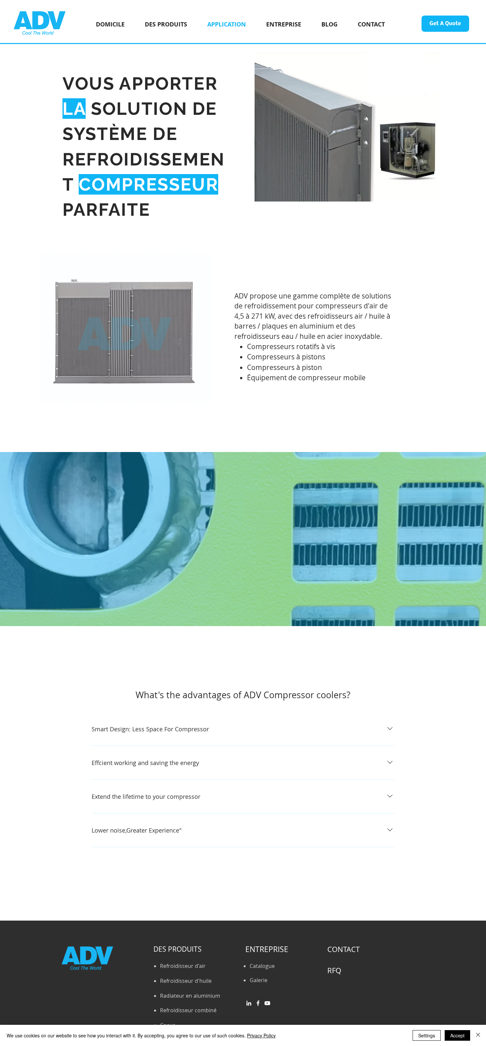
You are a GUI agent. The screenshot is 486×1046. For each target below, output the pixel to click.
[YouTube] (267, 1003)
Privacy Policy (261, 1035)
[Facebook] (258, 1003)
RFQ (334, 970)
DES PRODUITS (177, 949)
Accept (457, 1035)
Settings (426, 1035)
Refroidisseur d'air (183, 966)
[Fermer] (478, 1035)
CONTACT (343, 949)
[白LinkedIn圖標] (248, 1003)
